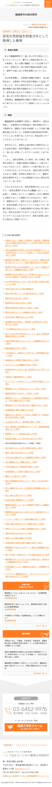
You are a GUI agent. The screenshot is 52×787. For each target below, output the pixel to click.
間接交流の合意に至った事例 (16, 298)
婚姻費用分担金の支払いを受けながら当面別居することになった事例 (27, 513)
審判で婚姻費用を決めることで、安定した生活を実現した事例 (27, 482)
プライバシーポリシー (39, 745)
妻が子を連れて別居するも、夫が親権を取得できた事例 (27, 554)
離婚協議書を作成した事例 (15, 348)
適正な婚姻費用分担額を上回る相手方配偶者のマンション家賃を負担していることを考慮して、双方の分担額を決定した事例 (27, 252)
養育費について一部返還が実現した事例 (21, 433)
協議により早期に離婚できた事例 (18, 538)
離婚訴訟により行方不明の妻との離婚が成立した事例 (26, 405)
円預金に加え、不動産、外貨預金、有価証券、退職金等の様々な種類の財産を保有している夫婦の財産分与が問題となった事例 (27, 243)
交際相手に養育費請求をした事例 (18, 376)
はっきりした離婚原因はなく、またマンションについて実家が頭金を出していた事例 (27, 575)
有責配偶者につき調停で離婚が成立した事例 (23, 471)
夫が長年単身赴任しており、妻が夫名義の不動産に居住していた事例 (27, 282)
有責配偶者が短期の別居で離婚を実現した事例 (23, 542)
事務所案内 (8, 745)
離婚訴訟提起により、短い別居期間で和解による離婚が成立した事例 (27, 506)
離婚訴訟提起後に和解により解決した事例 (22, 307)
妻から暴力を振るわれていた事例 (18, 495)
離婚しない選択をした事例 (15, 476)
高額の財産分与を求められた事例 (18, 533)
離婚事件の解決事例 (38, 24)
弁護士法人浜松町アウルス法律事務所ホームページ (26, 775)
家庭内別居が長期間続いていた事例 (19, 500)
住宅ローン (26, 31)
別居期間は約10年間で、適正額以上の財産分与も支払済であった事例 (26, 323)
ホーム (25, 24)
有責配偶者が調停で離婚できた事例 (19, 410)
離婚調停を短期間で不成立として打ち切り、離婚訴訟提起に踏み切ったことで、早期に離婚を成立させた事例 (27, 261)
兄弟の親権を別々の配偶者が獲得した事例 (22, 466)
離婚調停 (7, 31)
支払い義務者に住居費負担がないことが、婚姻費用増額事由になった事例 (27, 427)
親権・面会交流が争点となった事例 (19, 452)
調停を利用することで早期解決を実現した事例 (23, 312)
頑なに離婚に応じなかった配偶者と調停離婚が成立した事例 (27, 489)
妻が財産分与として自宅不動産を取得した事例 (23, 448)
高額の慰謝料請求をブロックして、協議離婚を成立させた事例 (27, 342)
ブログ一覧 (39, 625)
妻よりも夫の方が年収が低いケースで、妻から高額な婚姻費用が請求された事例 (27, 334)
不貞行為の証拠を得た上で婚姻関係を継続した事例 (25, 457)
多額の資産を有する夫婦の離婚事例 (19, 288)
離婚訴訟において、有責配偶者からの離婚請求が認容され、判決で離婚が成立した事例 (27, 399)
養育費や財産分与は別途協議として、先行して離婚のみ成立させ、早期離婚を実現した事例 (27, 268)
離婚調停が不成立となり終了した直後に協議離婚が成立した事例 (27, 548)
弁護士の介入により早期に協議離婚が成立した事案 (25, 528)
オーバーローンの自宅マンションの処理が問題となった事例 (27, 382)
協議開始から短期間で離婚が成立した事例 (22, 360)
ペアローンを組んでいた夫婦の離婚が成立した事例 (25, 519)
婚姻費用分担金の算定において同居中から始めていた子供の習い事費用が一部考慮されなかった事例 (27, 275)
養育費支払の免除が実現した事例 (18, 303)
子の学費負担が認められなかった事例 (20, 329)
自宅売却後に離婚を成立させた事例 (19, 317)
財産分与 (16, 31)
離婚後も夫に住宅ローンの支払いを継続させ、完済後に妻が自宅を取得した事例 (27, 416)
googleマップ (22, 768)
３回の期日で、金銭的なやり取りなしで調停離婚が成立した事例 (27, 354)
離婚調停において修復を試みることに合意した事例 (25, 388)
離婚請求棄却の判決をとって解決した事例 (22, 393)
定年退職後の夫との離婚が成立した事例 (21, 462)
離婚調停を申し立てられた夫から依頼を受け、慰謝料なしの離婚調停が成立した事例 (27, 560)
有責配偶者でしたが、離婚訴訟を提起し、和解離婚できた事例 (27, 567)
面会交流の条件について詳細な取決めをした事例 (24, 293)
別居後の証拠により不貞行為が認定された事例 (23, 438)
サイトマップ (21, 745)
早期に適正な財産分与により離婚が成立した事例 (24, 524)
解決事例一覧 (39, 673)
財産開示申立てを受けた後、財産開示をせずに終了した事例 (27, 370)
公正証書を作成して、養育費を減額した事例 (22, 422)
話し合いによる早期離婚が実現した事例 (21, 364)
